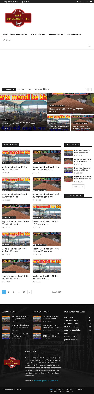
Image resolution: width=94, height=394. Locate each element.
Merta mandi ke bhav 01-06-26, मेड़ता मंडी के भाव (33, 89)
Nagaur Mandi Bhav (57, 106)
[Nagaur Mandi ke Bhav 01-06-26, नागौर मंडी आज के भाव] (70, 103)
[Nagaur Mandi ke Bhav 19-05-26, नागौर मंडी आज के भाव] (16, 211)
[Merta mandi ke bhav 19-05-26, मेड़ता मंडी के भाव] (47, 211)
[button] (89, 46)
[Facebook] (77, 1)
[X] (84, 1)
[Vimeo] (87, 1)
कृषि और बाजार (6, 120)
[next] (90, 89)
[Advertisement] (63, 17)
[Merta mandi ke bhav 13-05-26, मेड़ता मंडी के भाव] (47, 266)
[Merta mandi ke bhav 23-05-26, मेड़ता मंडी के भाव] (58, 123)
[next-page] (29, 292)
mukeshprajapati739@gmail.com (46, 381)
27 (24, 292)
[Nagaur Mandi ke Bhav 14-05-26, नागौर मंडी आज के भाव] (16, 266)
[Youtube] (90, 1)
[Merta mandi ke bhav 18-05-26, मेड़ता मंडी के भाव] (16, 239)
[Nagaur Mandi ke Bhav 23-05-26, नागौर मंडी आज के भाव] (47, 184)
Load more (77, 186)
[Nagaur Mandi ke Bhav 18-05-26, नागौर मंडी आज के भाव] (47, 239)
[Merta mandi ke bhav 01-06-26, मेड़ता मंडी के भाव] (23, 112)
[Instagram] (80, 1)
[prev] (86, 89)
